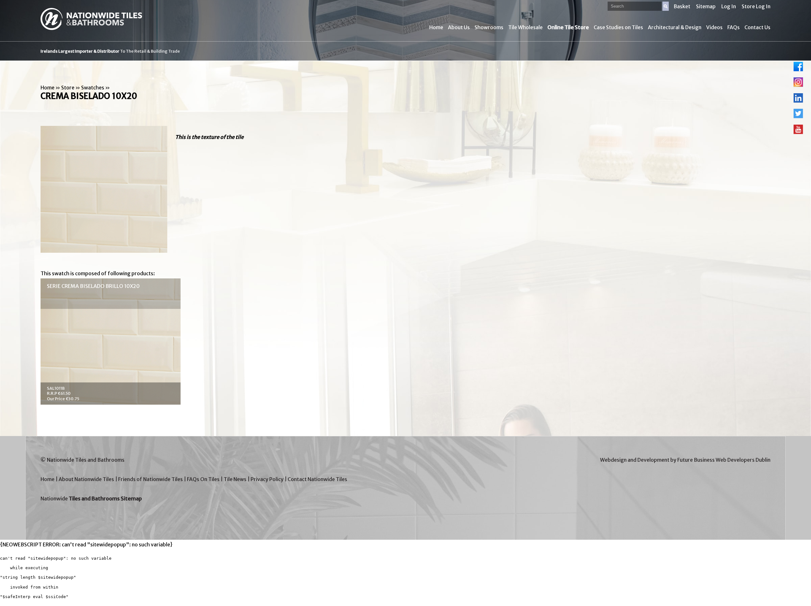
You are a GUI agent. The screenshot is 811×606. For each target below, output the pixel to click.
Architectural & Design (674, 27)
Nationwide (91, 498)
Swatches (92, 87)
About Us (459, 27)
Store (67, 87)
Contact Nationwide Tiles (317, 479)
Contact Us (757, 27)
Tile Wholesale (525, 27)
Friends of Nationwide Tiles (150, 479)
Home (436, 27)
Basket (682, 6)
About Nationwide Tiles (86, 479)
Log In (728, 6)
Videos (714, 27)
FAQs (733, 27)
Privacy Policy (267, 479)
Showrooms (489, 27)
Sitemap (706, 6)
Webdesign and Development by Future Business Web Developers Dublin (685, 460)
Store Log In (756, 6)
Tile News (235, 479)
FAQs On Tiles (203, 479)
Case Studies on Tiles (618, 27)
